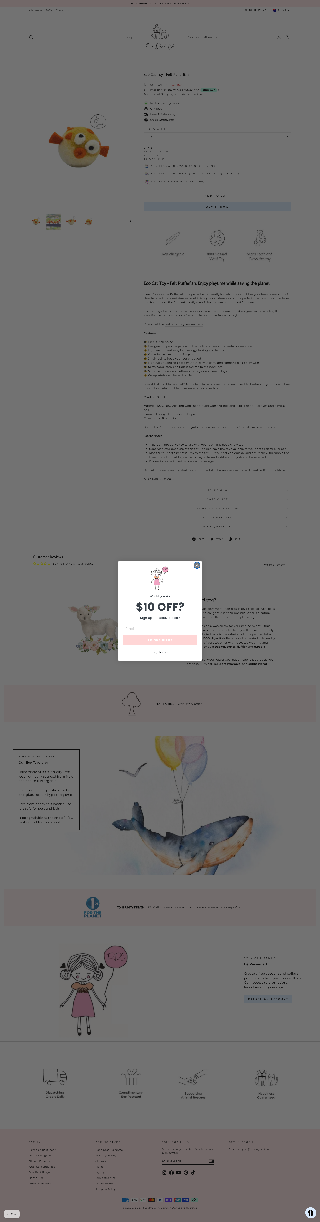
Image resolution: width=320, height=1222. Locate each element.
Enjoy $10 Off (160, 640)
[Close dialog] (197, 565)
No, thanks (160, 652)
